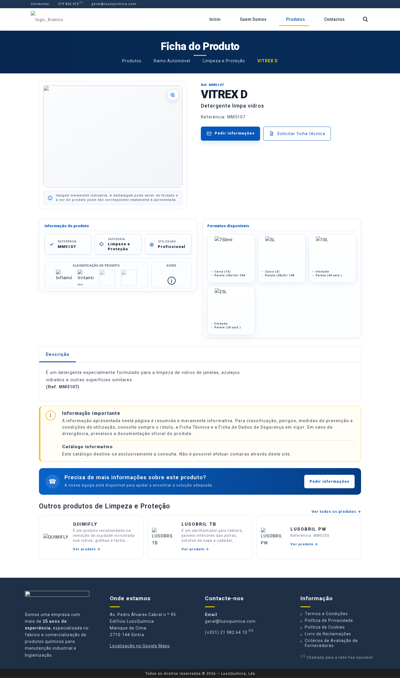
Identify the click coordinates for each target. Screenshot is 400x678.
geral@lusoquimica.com (113, 4)
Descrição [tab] (57, 354)
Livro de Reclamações (328, 634)
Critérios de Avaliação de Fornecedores (331, 643)
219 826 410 (68, 4)
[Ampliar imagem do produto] (112, 136)
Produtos (131, 60)
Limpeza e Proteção (224, 60)
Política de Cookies (325, 627)
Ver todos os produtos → (336, 512)
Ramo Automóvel (172, 60)
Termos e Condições (326, 613)
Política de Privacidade (329, 620)
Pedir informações (329, 481)
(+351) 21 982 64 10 (226, 632)
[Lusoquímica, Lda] (47, 19)
